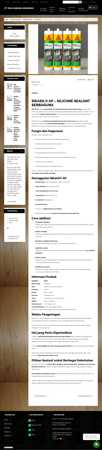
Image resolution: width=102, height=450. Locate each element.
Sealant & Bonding (13, 64)
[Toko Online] (8, 447)
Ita (8, 228)
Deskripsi (35, 93)
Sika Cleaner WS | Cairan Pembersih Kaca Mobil (17, 88)
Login (14, 33)
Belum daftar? (15, 36)
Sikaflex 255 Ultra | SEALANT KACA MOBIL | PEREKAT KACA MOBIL (17, 134)
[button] (23, 78)
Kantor (33, 420)
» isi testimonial (12, 238)
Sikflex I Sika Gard (14, 56)
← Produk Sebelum (40, 396)
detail (19, 197)
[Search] (80, 2)
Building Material (13, 52)
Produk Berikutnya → (86, 396)
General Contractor (14, 68)
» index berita (11, 201)
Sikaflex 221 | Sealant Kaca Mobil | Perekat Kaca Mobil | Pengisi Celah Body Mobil (17, 104)
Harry (33, 430)
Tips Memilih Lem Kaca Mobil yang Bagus (13, 159)
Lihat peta (56, 439)
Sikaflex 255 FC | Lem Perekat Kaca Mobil (17, 119)
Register (94, 2)
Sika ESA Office (36, 425)
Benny (33, 434)
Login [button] (85, 2)
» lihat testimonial (13, 236)
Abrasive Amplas (13, 60)
